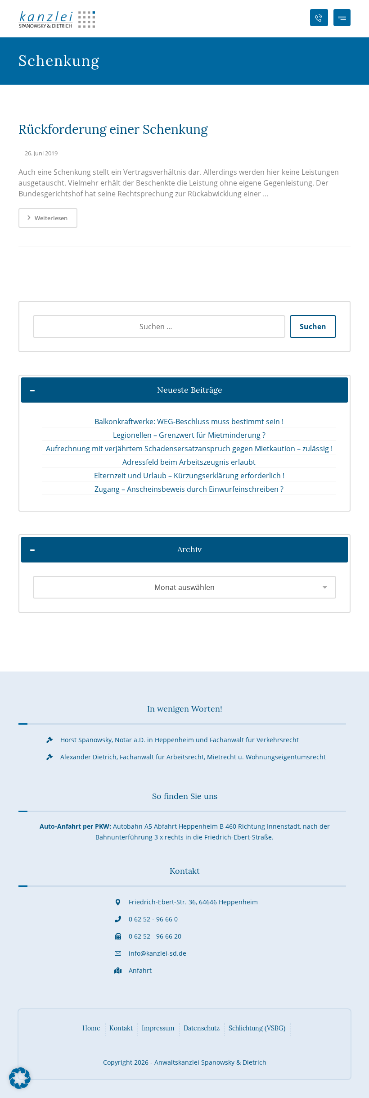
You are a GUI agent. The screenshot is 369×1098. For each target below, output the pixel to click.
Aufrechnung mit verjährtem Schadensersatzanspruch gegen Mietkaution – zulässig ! (189, 449)
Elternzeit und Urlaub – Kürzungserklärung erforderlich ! (189, 476)
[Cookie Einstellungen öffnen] (20, 1086)
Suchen (313, 326)
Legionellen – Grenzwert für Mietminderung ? (189, 435)
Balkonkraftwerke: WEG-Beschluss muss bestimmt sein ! (189, 421)
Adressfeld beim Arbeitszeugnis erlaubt (189, 462)
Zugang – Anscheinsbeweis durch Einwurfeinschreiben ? (189, 489)
